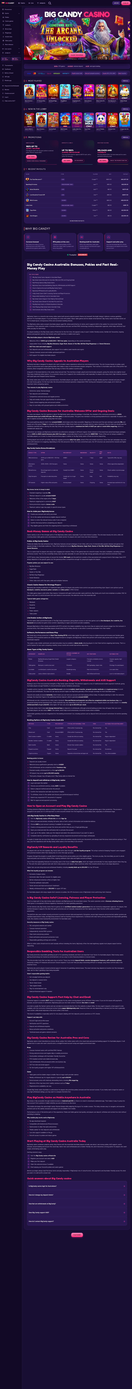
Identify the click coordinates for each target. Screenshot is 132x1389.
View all (125, 80)
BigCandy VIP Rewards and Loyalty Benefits (45, 290)
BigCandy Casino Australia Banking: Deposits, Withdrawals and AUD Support (54, 285)
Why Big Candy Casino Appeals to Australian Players (47, 277)
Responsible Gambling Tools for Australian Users (46, 296)
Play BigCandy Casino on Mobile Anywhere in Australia (48, 304)
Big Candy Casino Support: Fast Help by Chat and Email (48, 299)
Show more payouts (77, 220)
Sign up (125, 3)
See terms (31, 156)
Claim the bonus (77, 55)
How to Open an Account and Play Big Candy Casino (47, 288)
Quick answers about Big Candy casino (43, 309)
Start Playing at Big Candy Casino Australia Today (46, 307)
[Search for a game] (50, 3)
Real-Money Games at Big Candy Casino (44, 282)
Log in (116, 3)
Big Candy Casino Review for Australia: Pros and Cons (47, 301)
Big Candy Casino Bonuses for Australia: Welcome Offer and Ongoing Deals (54, 280)
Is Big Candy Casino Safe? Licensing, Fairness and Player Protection (51, 293)
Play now (77, 1235)
